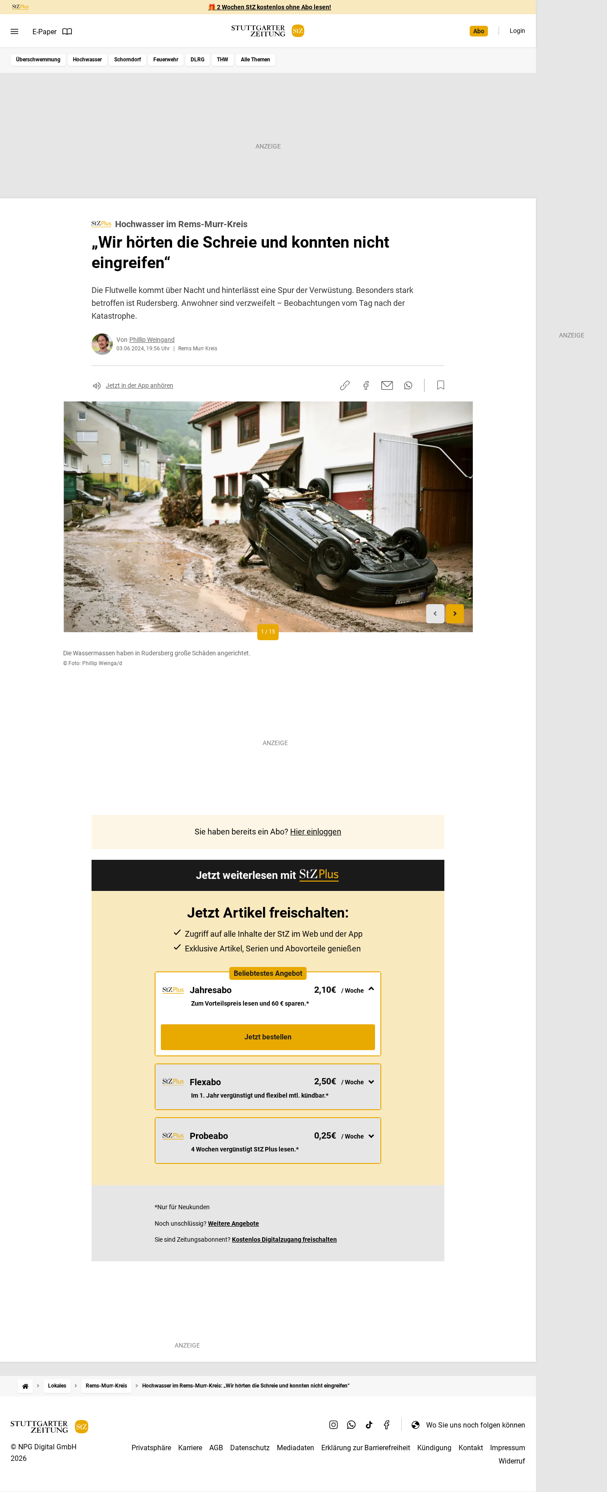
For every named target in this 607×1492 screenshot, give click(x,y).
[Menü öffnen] (14, 31)
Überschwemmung (38, 59)
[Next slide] (455, 613)
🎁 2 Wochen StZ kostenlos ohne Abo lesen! (269, 7)
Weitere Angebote (233, 1223)
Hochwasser (87, 59)
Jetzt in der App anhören (139, 385)
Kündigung (434, 1448)
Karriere (190, 1448)
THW (222, 59)
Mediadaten (295, 1448)
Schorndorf (127, 59)
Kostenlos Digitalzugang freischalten (284, 1239)
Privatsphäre (151, 1448)
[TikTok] (369, 1425)
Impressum (507, 1448)
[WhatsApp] (351, 1425)
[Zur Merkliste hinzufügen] (438, 385)
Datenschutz (250, 1448)
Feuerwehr (165, 59)
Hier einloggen (315, 831)
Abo (478, 31)
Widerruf (512, 1461)
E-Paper (44, 32)
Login (517, 30)
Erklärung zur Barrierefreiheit (365, 1448)
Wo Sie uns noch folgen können (475, 1425)
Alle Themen (255, 59)
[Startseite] (25, 1386)
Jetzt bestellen (268, 1037)
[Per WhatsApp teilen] (408, 385)
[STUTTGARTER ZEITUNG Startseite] (268, 30)
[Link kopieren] (345, 385)
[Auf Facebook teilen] (366, 385)
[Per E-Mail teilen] (387, 385)
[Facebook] (387, 1425)
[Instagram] (334, 1425)
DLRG (197, 59)
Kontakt (471, 1448)
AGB (216, 1448)
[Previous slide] (435, 613)
